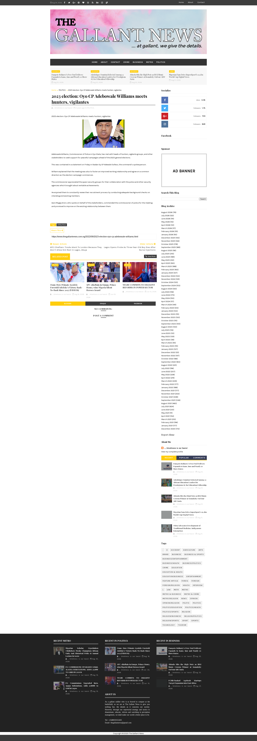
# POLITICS (62, 225)
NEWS (184, 598)
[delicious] (107, 3)
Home (181, 2)
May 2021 (165, 413)
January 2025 (167, 273)
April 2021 (165, 416)
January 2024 (167, 311)
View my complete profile (172, 452)
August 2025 (166, 250)
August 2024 (166, 289)
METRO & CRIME (191, 594)
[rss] (93, 3)
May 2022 (165, 375)
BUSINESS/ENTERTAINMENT (175, 559)
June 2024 (165, 295)
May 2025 (165, 260)
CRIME (126, 62)
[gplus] (74, 3)
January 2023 (167, 349)
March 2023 (166, 343)
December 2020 (168, 429)
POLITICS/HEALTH (193, 607)
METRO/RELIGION (170, 598)
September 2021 (168, 400)
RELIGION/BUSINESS (172, 616)
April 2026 (165, 225)
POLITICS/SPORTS (171, 612)
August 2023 (166, 327)
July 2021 (165, 406)
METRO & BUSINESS (172, 594)
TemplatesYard (136, 738)
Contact (201, 2)
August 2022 (166, 365)
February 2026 (167, 231)
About (190, 2)
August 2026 (166, 212)
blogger (67, 303)
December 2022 (168, 352)
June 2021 (165, 410)
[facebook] (65, 3)
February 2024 (167, 308)
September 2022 (168, 362)
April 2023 (165, 340)
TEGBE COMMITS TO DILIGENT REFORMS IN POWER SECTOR (139, 286)
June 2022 (165, 371)
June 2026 (165, 219)
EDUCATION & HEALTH (172, 572)
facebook (138, 303)
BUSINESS (138, 62)
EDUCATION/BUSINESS (173, 576)
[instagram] (102, 3)
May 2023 (165, 336)
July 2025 (165, 254)
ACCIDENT (175, 550)
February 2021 (167, 422)
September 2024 (168, 285)
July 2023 (165, 330)
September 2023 (168, 324)
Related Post (60, 256)
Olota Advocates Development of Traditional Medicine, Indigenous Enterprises (187, 528)
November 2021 (168, 394)
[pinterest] (79, 3)
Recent (169, 458)
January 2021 (167, 425)
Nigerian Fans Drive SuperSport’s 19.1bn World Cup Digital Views (186, 75)
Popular (184, 458)
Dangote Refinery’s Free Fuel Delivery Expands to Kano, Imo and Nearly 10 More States (69, 77)
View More (151, 256)
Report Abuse (167, 434)
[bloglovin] (83, 3)
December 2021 (168, 390)
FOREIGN (195, 581)
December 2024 (168, 276)
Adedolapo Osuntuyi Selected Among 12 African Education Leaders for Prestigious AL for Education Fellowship (108, 77)
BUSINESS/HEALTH (171, 563)
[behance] (97, 3)
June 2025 (165, 257)
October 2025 (167, 244)
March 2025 (166, 266)
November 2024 (168, 279)
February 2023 (167, 346)
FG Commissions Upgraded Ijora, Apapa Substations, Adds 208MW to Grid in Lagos (82, 685)
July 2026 (165, 215)
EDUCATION (95, 71)
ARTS (201, 550)
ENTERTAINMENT (193, 576)
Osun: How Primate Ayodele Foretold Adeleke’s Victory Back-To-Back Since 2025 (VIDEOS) (66, 287)
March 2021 (166, 419)
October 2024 (167, 282)
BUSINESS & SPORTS (194, 554)
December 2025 (168, 238)
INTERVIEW (198, 585)
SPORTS (195, 621)
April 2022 (165, 378)
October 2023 (167, 320)
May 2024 (165, 298)
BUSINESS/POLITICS (192, 563)
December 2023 (168, 314)
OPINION (194, 598)
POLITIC (186, 603)
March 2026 (166, 228)
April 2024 (165, 301)
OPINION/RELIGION (171, 603)
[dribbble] (88, 3)
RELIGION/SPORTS (171, 621)
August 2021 (166, 403)
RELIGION (186, 612)
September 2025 (168, 247)
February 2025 (167, 269)
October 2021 (167, 397)
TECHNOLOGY (169, 625)
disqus (103, 303)
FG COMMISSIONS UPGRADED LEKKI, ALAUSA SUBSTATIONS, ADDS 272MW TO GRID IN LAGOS (82, 669)
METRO (149, 62)
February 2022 (167, 384)
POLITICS (160, 62)
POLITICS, (90, 108)
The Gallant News (136, 733)
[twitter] (69, 3)
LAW (169, 590)
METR (176, 590)
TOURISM (182, 625)
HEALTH (186, 585)
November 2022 (168, 356)
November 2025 (168, 241)
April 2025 (165, 263)
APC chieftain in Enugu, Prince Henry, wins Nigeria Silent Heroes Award (101, 287)
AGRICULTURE (189, 550)
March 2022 (166, 381)
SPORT (172, 71)
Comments (199, 458)
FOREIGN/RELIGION (171, 585)
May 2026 (165, 222)
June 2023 (165, 333)
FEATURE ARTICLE (170, 581)
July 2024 (165, 292)
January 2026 (167, 234)
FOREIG (185, 581)
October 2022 (167, 359)
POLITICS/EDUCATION (172, 607)
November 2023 (168, 317)
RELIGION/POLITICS (193, 616)
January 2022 (167, 387)
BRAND (166, 554)
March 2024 (166, 305)
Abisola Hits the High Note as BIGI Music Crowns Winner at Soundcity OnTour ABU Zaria (147, 77)
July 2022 (165, 368)
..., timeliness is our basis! (176, 448)
